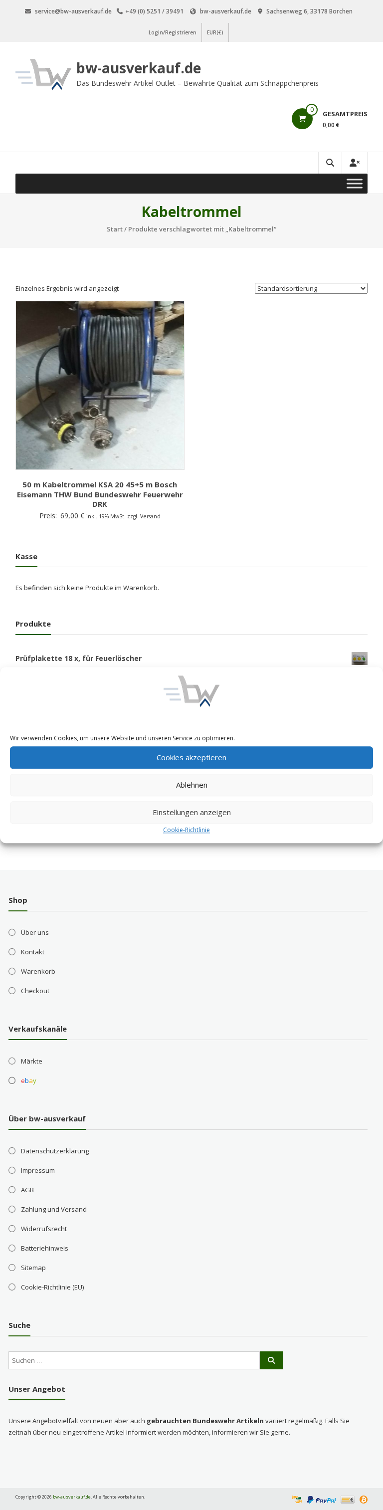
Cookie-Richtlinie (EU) (52, 1287)
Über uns (35, 932)
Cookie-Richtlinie (186, 830)
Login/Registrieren (172, 32)
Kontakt (32, 951)
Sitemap (33, 1267)
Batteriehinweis (44, 1248)
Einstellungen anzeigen (192, 812)
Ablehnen (191, 785)
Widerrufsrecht (44, 1228)
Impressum (38, 1170)
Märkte (31, 1061)
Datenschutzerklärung (55, 1150)
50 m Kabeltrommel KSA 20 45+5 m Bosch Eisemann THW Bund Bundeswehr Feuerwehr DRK (100, 494)
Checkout (35, 990)
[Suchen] (271, 1360)
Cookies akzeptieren (191, 757)
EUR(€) (215, 32)
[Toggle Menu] (355, 183)
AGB (27, 1189)
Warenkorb (38, 971)
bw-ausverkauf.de (138, 67)
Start (115, 228)
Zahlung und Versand (54, 1209)
